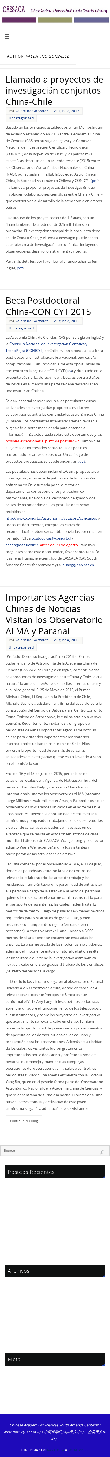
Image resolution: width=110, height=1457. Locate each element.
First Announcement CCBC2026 (32, 1201)
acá (69, 371)
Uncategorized (21, 118)
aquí (81, 461)
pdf (95, 180)
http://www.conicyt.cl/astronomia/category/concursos (51, 518)
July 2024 (13, 1310)
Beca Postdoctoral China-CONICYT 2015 (48, 305)
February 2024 (18, 1317)
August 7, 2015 (67, 110)
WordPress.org (18, 1398)
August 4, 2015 (67, 640)
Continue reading (24, 1121)
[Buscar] (102, 1152)
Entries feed (15, 1382)
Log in (11, 1374)
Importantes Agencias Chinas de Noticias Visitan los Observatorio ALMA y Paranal (54, 614)
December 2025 (19, 1285)
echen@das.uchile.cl (22, 545)
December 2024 (19, 1301)
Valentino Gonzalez (32, 110)
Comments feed (19, 1390)
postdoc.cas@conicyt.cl (51, 538)
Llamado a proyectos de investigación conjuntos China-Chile (54, 90)
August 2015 (16, 1334)
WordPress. (79, 1450)
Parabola (55, 1450)
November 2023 (19, 1326)
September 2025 (19, 1293)
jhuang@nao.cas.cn (77, 565)
